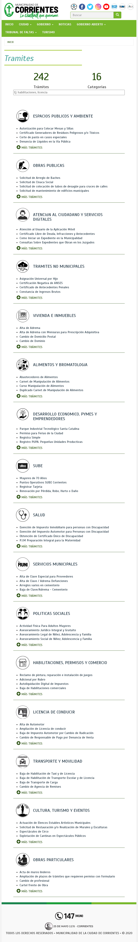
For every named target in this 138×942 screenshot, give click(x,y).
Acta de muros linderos (35, 872)
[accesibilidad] (74, 7)
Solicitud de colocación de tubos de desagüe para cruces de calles (63, 186)
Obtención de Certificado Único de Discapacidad (51, 536)
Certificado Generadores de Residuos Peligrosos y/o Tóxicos (59, 133)
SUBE (38, 465)
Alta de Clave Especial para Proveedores (46, 576)
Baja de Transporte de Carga (39, 782)
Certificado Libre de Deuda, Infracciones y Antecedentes (57, 234)
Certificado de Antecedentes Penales (44, 287)
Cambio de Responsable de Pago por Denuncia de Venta (57, 737)
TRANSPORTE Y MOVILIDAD (57, 761)
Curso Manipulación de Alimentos (42, 386)
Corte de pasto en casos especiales (43, 137)
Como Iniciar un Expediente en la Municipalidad (51, 238)
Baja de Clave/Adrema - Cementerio (44, 589)
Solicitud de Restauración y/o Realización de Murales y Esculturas (63, 827)
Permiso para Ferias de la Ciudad (41, 433)
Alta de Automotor (32, 724)
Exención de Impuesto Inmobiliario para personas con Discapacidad (64, 527)
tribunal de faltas (20, 32)
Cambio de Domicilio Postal (38, 337)
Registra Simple (30, 437)
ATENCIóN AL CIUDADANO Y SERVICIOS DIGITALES (68, 217)
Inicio (10, 42)
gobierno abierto (90, 24)
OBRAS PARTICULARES (53, 859)
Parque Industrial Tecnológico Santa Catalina (49, 429)
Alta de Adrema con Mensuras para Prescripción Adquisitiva (59, 332)
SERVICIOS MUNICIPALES (55, 564)
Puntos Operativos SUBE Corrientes (43, 482)
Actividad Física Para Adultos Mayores (45, 626)
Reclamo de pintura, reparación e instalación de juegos (56, 675)
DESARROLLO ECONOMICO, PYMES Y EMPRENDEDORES (65, 416)
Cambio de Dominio (32, 341)
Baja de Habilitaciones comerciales (43, 688)
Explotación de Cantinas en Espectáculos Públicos (53, 836)
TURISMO (48, 32)
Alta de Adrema (30, 328)
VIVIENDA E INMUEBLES (54, 315)
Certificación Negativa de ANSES (41, 283)
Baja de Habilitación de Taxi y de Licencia (47, 773)
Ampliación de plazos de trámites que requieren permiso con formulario (67, 876)
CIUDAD (24, 24)
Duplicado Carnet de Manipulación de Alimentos (51, 390)
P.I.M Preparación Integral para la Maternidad (50, 540)
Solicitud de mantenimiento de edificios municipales (54, 191)
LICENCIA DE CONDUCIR (54, 712)
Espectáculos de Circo (34, 831)
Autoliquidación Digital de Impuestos (44, 684)
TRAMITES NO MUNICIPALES (58, 266)
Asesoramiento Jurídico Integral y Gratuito (48, 630)
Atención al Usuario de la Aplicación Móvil (47, 229)
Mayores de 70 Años (33, 478)
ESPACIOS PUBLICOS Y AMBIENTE (63, 116)
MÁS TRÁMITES (31, 148)
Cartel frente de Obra (34, 885)
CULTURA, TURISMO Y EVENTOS (61, 810)
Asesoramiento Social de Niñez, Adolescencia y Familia (56, 639)
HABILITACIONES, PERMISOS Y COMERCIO (70, 662)
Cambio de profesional (34, 881)
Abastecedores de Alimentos (39, 377)
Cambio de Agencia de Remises (40, 787)
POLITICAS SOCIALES (51, 613)
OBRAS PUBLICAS (48, 165)
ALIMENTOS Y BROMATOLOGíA (60, 364)
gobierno (44, 24)
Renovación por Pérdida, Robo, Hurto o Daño (49, 491)
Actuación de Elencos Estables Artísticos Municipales (55, 823)
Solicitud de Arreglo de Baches (40, 178)
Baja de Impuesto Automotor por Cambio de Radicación (56, 733)
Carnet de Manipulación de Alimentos (44, 381)
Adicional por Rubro (32, 679)
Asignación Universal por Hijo (39, 279)
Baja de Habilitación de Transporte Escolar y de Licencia (57, 778)
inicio (9, 24)
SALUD (39, 515)
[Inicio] (32, 10)
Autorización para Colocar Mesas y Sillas (46, 128)
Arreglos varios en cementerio (39, 585)
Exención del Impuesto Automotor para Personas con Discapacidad (64, 532)
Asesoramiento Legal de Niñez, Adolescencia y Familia (55, 634)
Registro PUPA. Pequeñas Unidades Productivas (51, 442)
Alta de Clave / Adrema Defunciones (44, 581)
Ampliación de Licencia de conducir (43, 729)
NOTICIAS (65, 24)
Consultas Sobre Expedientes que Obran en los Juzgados (57, 242)
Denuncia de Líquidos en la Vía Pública (45, 141)
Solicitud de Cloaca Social (36, 182)
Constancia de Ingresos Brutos (40, 292)
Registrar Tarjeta (31, 487)
